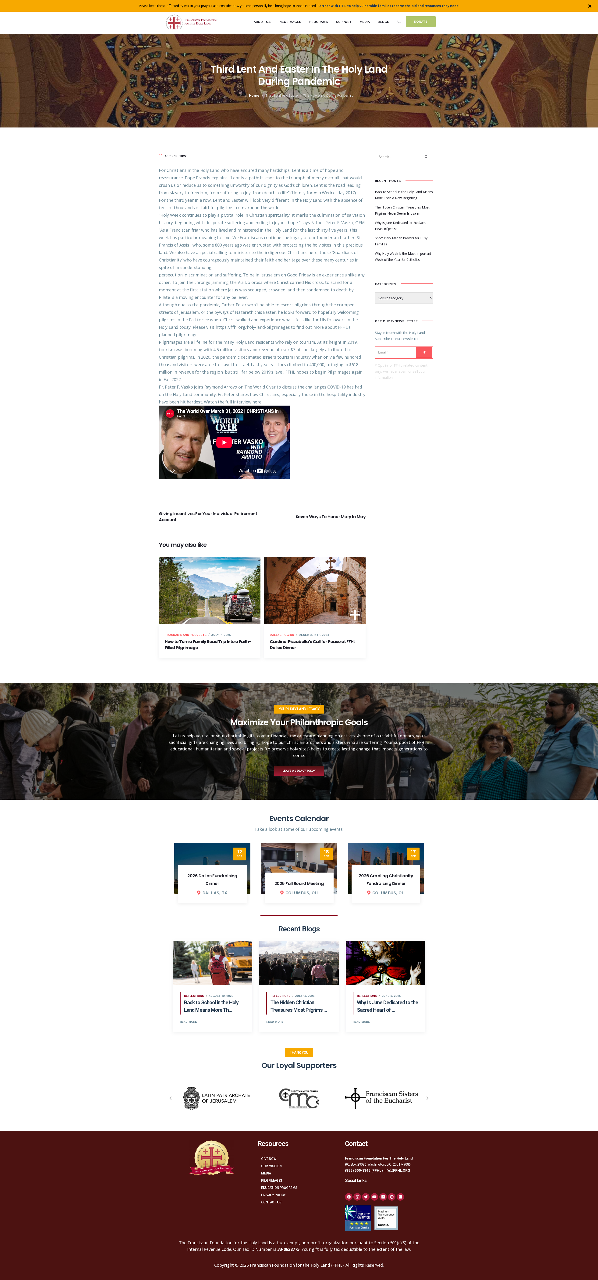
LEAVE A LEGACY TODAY (299, 770)
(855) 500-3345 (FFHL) (364, 1170)
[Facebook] (348, 1197)
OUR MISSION (271, 1166)
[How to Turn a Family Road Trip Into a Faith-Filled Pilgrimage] (209, 591)
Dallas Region (282, 634)
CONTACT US (271, 1202)
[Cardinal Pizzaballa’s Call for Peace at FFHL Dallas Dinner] (315, 591)
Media (365, 22)
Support (344, 22)
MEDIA (266, 1173)
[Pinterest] (391, 1197)
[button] (170, 1098)
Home (254, 95)
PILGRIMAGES (271, 1180)
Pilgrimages (290, 22)
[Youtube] (374, 1197)
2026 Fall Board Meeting (212, 883)
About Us (262, 22)
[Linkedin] (383, 1197)
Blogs (383, 22)
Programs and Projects (186, 634)
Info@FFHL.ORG (397, 1170)
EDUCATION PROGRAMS (279, 1188)
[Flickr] (400, 1197)
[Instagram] (357, 1197)
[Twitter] (366, 1197)
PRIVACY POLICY (273, 1195)
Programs (318, 22)
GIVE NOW (268, 1159)
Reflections (194, 995)
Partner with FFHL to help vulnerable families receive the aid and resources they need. (388, 6)
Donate (420, 21)
